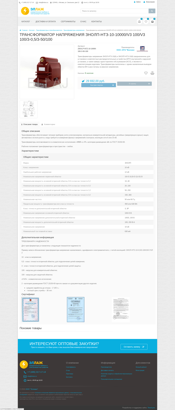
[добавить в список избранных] (146, 73)
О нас (83, 22)
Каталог (26, 22)
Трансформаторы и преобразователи (49, 30)
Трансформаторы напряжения (74, 30)
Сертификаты (68, 22)
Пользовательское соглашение (111, 379)
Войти (138, 2)
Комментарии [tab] (49, 124)
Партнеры (69, 374)
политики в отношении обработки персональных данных (52, 392)
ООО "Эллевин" (32, 389)
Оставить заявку (132, 347)
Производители (106, 367)
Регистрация (150, 2)
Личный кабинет (141, 367)
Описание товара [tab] (30, 124)
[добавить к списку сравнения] (152, 73)
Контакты (96, 22)
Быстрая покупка (96, 85)
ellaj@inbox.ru (43, 2)
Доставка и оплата (46, 22)
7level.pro (151, 408)
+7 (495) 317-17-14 (27, 2)
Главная (25, 30)
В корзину (132, 84)
